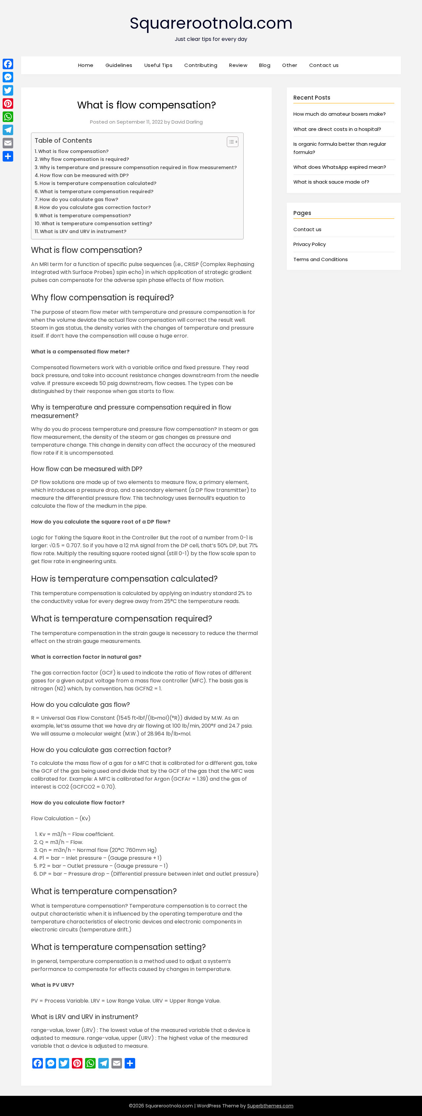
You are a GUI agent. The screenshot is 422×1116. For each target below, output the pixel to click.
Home (86, 65)
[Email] (8, 143)
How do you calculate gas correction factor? (95, 207)
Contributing (200, 65)
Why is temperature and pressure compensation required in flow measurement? (138, 167)
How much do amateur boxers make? (339, 113)
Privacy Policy (309, 244)
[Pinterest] (8, 103)
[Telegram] (8, 129)
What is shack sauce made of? (331, 181)
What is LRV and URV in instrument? (83, 231)
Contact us (324, 65)
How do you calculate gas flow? (79, 199)
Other (289, 65)
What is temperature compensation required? (96, 191)
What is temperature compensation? (85, 215)
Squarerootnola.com (211, 23)
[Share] (8, 156)
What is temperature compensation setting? (97, 223)
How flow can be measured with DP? (84, 175)
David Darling (187, 121)
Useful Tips (158, 65)
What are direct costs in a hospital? (337, 129)
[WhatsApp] (8, 116)
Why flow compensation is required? (84, 159)
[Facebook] (8, 64)
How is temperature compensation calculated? (98, 183)
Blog (264, 65)
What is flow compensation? (73, 151)
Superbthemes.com (270, 1105)
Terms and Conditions (320, 259)
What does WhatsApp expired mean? (339, 167)
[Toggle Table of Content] (229, 141)
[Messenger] (8, 77)
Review (238, 65)
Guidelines (119, 65)
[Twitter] (8, 90)
